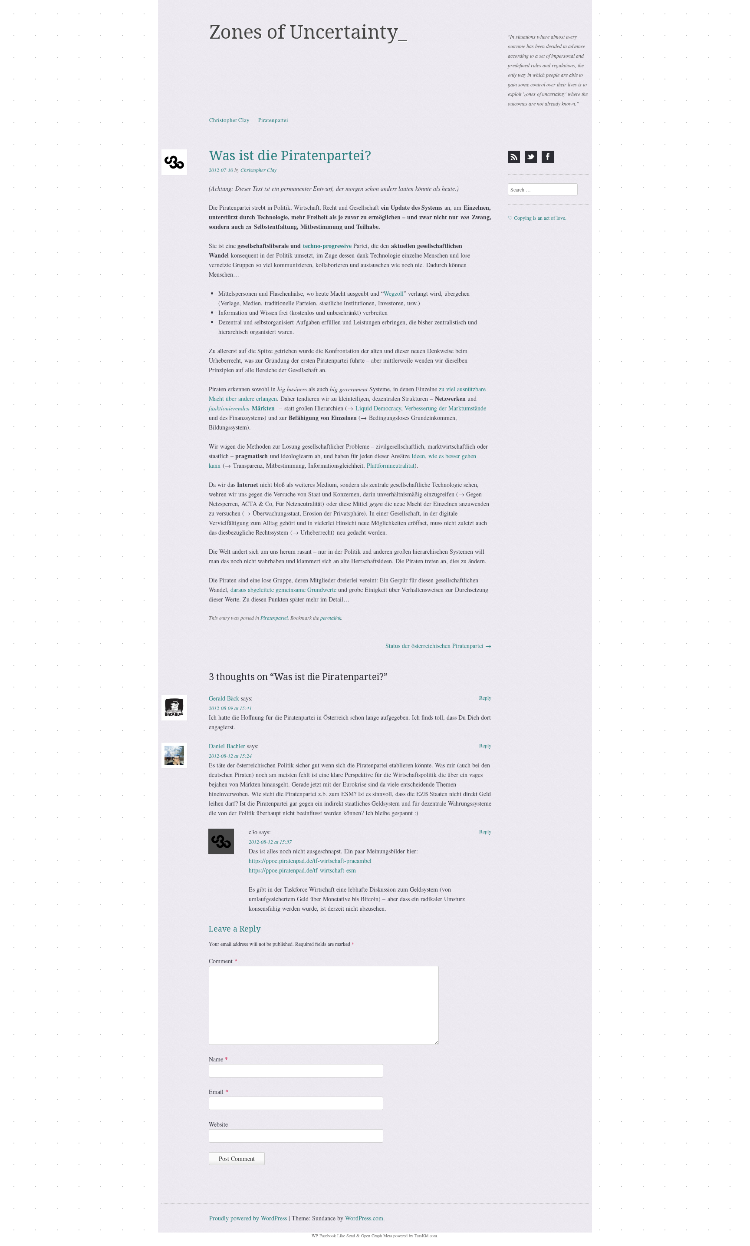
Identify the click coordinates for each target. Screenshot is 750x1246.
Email (218, 1091)
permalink (330, 617)
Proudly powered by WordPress (248, 1218)
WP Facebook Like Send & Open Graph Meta (352, 1236)
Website (218, 1124)
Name (218, 1059)
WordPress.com (364, 1218)
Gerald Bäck (224, 698)
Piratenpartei (273, 120)
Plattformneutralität (390, 465)
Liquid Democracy (378, 408)
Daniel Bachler (227, 746)
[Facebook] (548, 157)
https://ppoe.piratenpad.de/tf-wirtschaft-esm (302, 870)
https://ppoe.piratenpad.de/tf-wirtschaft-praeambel (310, 860)
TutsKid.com (425, 1236)
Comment (223, 961)
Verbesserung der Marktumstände (445, 408)
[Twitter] (531, 157)
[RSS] (514, 157)
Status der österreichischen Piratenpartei (438, 645)
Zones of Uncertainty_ (308, 32)
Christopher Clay (229, 120)
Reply (485, 697)
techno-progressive (327, 245)
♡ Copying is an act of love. (537, 217)
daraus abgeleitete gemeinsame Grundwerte (283, 589)
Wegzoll (394, 293)
